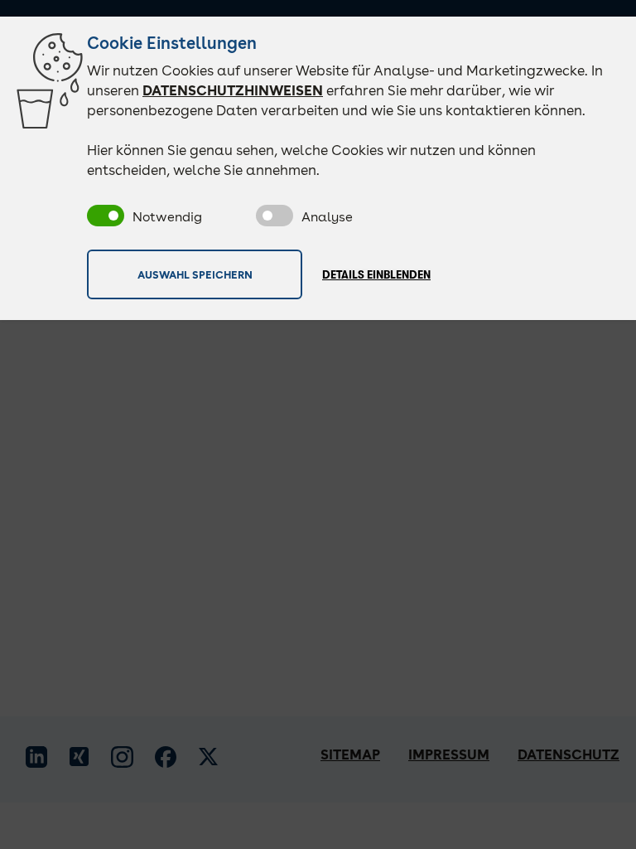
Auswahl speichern (195, 274)
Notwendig (167, 217)
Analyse (327, 217)
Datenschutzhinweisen (232, 90)
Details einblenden (376, 275)
